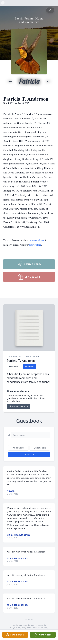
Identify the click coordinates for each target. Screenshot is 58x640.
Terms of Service (36, 627)
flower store (35, 244)
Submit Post (29, 454)
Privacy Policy (21, 627)
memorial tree (37, 240)
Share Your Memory (18, 406)
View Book (14, 366)
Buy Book (29, 366)
